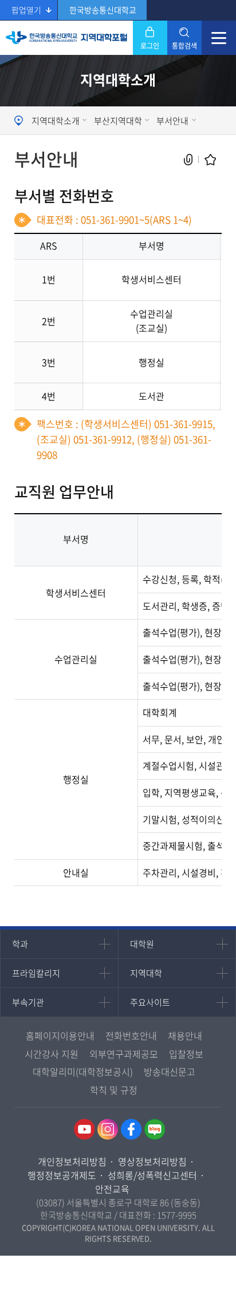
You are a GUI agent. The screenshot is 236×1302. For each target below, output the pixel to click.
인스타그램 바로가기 (107, 1129)
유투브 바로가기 (84, 1129)
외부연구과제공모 (123, 1054)
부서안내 (172, 120)
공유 (188, 160)
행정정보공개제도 (61, 1175)
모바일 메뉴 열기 (219, 38)
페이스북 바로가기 (131, 1129)
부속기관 (28, 1002)
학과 (20, 944)
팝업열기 (26, 9)
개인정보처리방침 (72, 1161)
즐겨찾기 (210, 160)
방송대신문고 (169, 1071)
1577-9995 (176, 1215)
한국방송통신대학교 (102, 9)
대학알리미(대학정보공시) (83, 1071)
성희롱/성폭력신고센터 (152, 1175)
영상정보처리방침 (152, 1161)
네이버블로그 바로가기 (154, 1129)
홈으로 (20, 120)
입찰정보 (186, 1054)
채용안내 (185, 1035)
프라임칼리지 (36, 973)
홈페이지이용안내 (60, 1035)
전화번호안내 (131, 1035)
